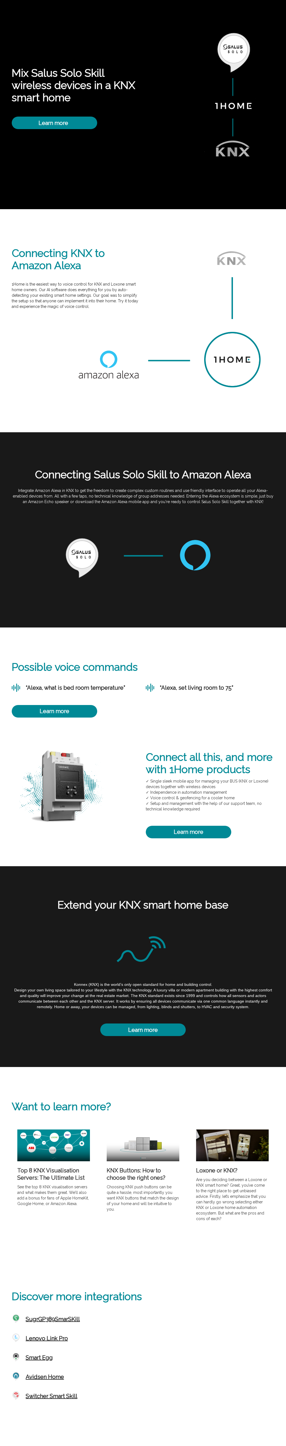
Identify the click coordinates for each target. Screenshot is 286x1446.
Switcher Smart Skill (51, 1396)
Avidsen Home (45, 1376)
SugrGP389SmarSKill (53, 1319)
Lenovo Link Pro (47, 1338)
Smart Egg (39, 1357)
